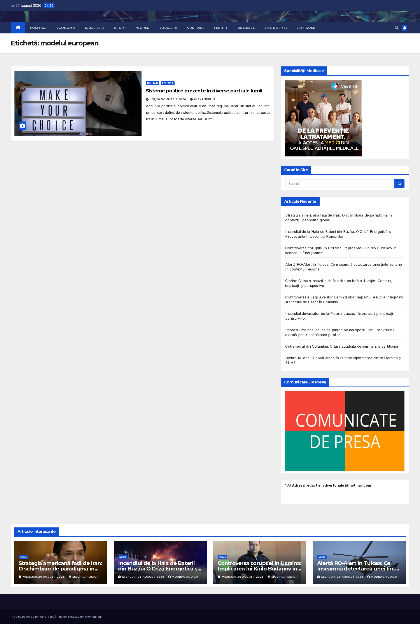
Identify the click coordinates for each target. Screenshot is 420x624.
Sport (120, 28)
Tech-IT (220, 28)
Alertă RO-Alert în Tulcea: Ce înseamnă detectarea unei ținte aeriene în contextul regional (357, 568)
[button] (397, 28)
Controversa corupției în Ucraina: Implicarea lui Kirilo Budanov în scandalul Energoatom (259, 568)
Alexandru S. (205, 99)
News (23, 557)
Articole (306, 28)
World (143, 28)
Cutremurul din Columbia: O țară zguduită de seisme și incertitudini (341, 346)
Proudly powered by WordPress (33, 616)
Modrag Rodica (85, 576)
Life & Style (276, 28)
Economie (65, 28)
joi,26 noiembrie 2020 (168, 99)
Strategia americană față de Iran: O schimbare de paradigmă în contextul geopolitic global (60, 568)
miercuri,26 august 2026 (44, 576)
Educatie (168, 28)
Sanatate (95, 28)
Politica (38, 28)
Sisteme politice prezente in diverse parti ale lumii (204, 91)
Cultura (195, 28)
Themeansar (93, 616)
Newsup (73, 616)
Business (246, 28)
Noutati (152, 83)
